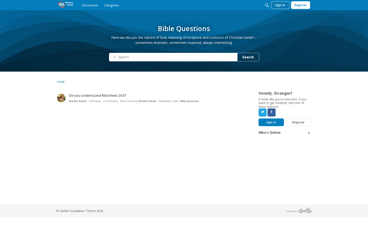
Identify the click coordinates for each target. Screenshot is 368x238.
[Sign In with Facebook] (271, 112)
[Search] (267, 5)
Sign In (271, 122)
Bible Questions (189, 101)
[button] (61, 98)
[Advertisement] (128, 175)
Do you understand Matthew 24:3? (97, 95)
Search (248, 57)
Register (298, 122)
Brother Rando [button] (78, 101)
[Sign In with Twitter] (263, 112)
